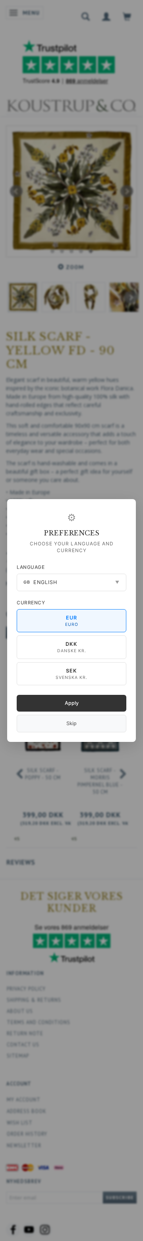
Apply (72, 703)
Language (30, 567)
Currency (31, 603)
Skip (71, 723)
